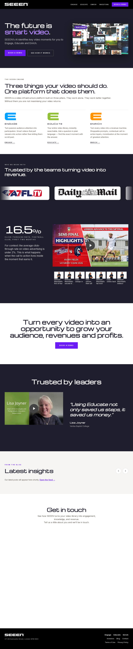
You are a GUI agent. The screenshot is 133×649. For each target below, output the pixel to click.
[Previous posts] (118, 471)
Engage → (10, 142)
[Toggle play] (90, 245)
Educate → (53, 142)
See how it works (40, 53)
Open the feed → (47, 480)
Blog (118, 639)
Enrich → (95, 142)
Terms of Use (110, 642)
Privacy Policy (123, 642)
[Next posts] (125, 471)
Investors (104, 4)
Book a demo (120, 4)
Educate (84, 4)
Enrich (94, 4)
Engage (74, 4)
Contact (125, 639)
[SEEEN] (17, 4)
